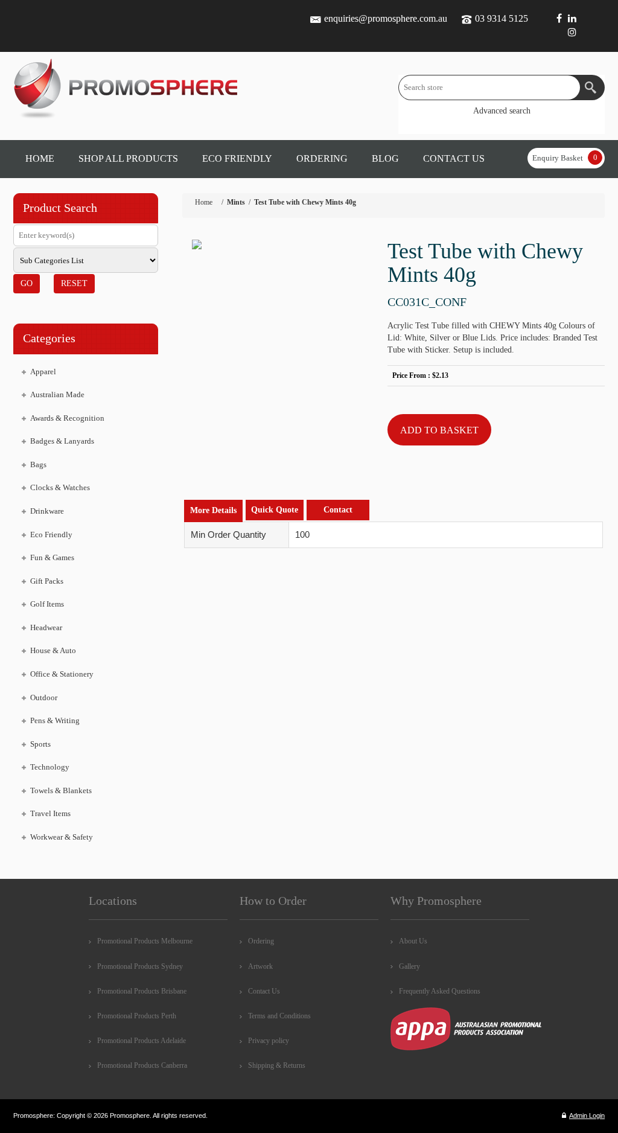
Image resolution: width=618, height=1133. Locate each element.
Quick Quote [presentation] (274, 509)
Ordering (261, 941)
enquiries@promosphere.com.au (385, 18)
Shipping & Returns (276, 1065)
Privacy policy (268, 1040)
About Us (413, 941)
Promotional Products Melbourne (145, 941)
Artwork (260, 966)
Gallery (409, 966)
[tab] (213, 511)
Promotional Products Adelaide (141, 1040)
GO (27, 283)
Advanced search (501, 110)
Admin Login (587, 1115)
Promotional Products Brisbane (141, 991)
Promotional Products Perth (136, 1016)
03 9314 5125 (501, 18)
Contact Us (264, 991)
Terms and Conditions (279, 1016)
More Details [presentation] (213, 510)
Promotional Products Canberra (142, 1065)
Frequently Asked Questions (439, 991)
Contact (337, 509)
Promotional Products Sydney (140, 966)
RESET (74, 283)
